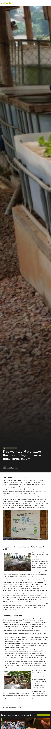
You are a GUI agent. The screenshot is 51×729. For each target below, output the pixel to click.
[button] (48, 3)
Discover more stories (43, 715)
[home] (6, 3)
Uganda (19, 707)
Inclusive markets (22, 705)
